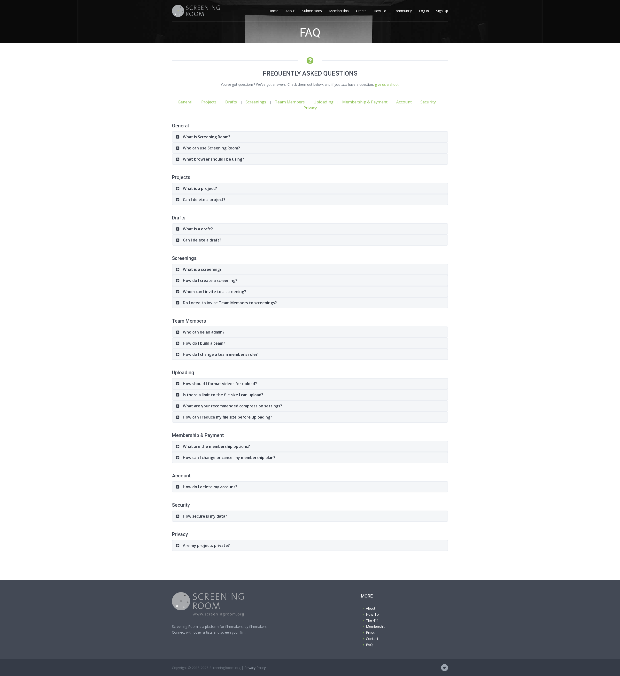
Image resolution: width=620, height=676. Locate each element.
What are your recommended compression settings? (232, 406)
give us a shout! (387, 84)
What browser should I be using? (213, 159)
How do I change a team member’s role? (220, 354)
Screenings (256, 102)
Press (370, 632)
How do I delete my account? (209, 487)
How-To (372, 614)
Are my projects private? (206, 545)
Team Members (290, 102)
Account (404, 102)
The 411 (372, 620)
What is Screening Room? (206, 137)
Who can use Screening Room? (211, 148)
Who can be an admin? (203, 332)
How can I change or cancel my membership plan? (228, 457)
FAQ (369, 644)
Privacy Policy (255, 667)
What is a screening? (202, 269)
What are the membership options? (216, 446)
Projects (209, 102)
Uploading (323, 102)
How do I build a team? (203, 343)
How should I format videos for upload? (219, 383)
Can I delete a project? (203, 199)
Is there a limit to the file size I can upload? (222, 394)
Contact (372, 638)
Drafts (231, 102)
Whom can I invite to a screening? (214, 291)
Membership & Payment (365, 102)
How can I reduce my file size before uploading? (227, 417)
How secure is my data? (204, 516)
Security (428, 102)
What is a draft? (197, 229)
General (185, 102)
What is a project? (199, 188)
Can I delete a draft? (201, 240)
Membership (376, 626)
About (370, 608)
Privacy (310, 107)
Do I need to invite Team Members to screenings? (229, 302)
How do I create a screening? (209, 280)
